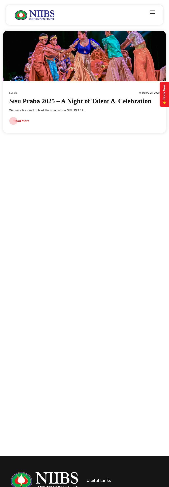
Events (13, 93)
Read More (21, 121)
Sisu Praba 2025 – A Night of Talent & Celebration (80, 101)
